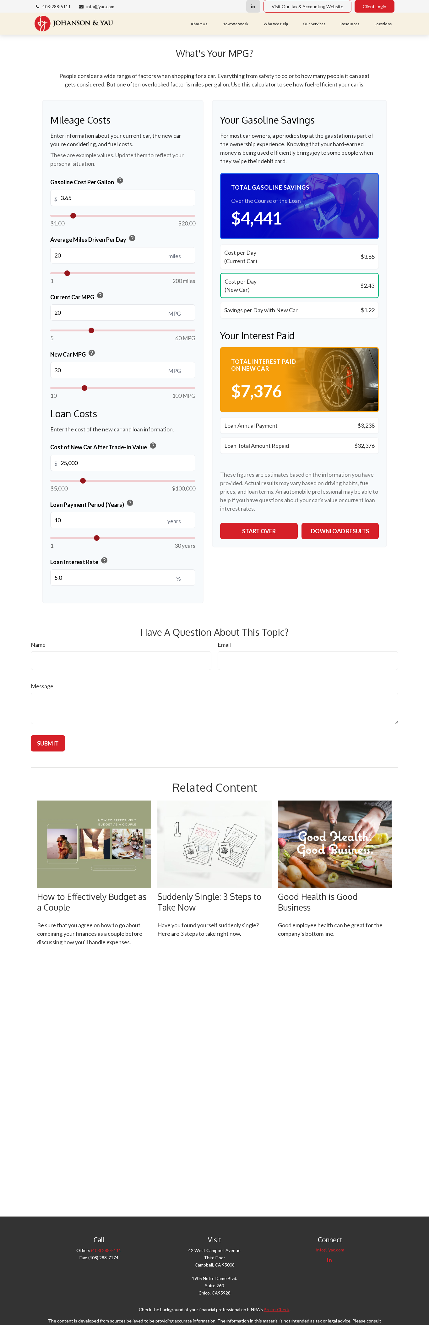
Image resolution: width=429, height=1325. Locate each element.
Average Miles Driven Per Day (93, 238)
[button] (199, 23)
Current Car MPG (77, 295)
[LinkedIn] (253, 6)
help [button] (120, 180)
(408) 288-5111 (106, 1250)
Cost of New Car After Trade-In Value (103, 446)
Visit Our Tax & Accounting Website (307, 6)
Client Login (374, 6)
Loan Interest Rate (79, 561)
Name (38, 644)
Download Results (340, 531)
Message (42, 686)
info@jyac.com (100, 6)
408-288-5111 (56, 6)
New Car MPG (72, 353)
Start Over (259, 531)
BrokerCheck (277, 1309)
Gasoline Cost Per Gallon (87, 181)
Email (224, 644)
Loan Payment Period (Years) (92, 503)
